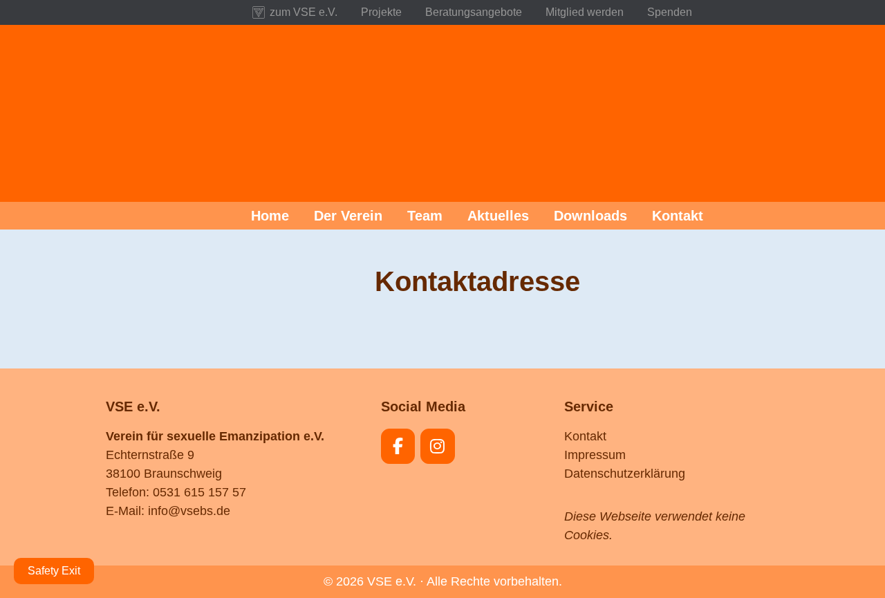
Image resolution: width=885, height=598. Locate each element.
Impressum (595, 455)
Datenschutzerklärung (624, 473)
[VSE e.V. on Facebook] (398, 446)
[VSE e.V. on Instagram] (437, 446)
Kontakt (585, 436)
